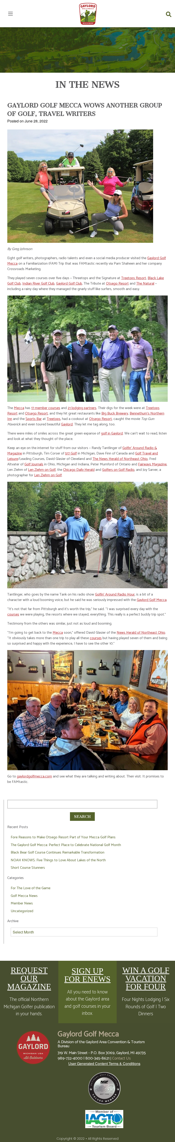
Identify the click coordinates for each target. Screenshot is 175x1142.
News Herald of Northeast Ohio (141, 633)
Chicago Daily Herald (79, 470)
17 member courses (45, 408)
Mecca (19, 408)
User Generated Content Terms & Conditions (104, 1063)
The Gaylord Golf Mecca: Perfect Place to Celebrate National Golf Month (66, 845)
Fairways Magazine (152, 464)
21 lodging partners (82, 408)
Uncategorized (22, 911)
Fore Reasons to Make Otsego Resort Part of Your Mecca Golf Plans (63, 837)
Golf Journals (33, 464)
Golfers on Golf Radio (118, 470)
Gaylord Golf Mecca (152, 600)
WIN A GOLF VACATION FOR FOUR (145, 978)
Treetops (53, 419)
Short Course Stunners (28, 868)
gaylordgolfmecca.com (34, 776)
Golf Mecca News (24, 896)
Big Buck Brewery (114, 413)
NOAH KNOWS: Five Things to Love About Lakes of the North (58, 860)
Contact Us (121, 1058)
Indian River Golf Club (38, 284)
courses (13, 614)
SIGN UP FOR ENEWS (87, 975)
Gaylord (67, 424)
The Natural (145, 284)
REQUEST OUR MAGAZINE (29, 978)
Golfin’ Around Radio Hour (115, 594)
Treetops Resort (133, 278)
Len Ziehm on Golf (42, 470)
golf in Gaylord (112, 433)
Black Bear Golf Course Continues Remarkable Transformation (57, 852)
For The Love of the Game (30, 888)
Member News (22, 903)
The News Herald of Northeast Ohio (120, 459)
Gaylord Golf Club (69, 284)
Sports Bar (34, 419)
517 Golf (71, 453)
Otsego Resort (117, 284)
